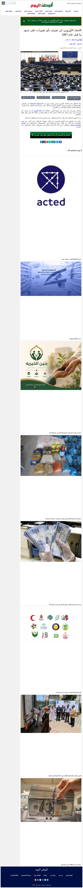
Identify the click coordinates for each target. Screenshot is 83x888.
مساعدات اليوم (28, 11)
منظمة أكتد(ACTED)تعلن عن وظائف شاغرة (71, 259)
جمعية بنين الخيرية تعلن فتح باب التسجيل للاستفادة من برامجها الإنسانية (65, 432)
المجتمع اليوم (51, 13)
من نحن (61, 875)
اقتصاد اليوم (48, 11)
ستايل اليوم (18, 11)
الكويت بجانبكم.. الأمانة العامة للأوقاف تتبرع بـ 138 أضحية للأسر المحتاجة (65, 775)
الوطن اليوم (69, 875)
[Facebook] (48, 880)
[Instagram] (43, 880)
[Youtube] (35, 880)
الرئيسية (76, 11)
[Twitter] (45, 880)
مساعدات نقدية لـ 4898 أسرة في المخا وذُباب (71, 864)
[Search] (3, 3)
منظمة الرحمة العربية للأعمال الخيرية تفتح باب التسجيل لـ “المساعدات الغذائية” (63, 518)
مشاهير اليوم (9, 11)
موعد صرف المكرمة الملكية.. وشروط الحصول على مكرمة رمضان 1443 (65, 604)
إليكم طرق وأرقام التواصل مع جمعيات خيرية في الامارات (68, 692)
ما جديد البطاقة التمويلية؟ (75, 338)
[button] (60, 142)
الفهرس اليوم (41, 13)
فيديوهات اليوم (58, 11)
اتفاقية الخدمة (14, 875)
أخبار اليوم (68, 11)
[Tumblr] (38, 880)
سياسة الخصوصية (26, 875)
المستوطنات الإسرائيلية (36, 103)
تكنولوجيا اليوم (31, 13)
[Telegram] (40, 880)
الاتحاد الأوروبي (38, 110)
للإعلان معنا (37, 875)
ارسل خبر (52, 875)
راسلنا (45, 875)
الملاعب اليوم (39, 11)
